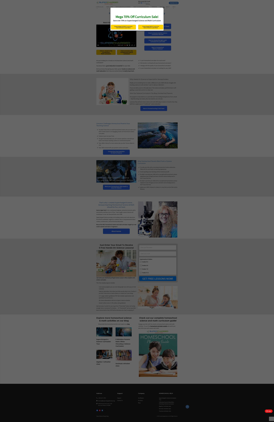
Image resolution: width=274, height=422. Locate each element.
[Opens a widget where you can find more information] (269, 411)
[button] (164, 7)
